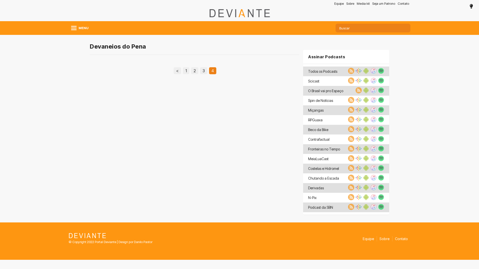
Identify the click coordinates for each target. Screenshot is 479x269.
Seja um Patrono (383, 3)
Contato (403, 3)
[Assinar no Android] (365, 72)
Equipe (339, 3)
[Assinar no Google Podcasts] (358, 72)
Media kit (363, 3)
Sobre (350, 3)
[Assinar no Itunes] (373, 72)
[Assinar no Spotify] (380, 72)
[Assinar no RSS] (350, 72)
